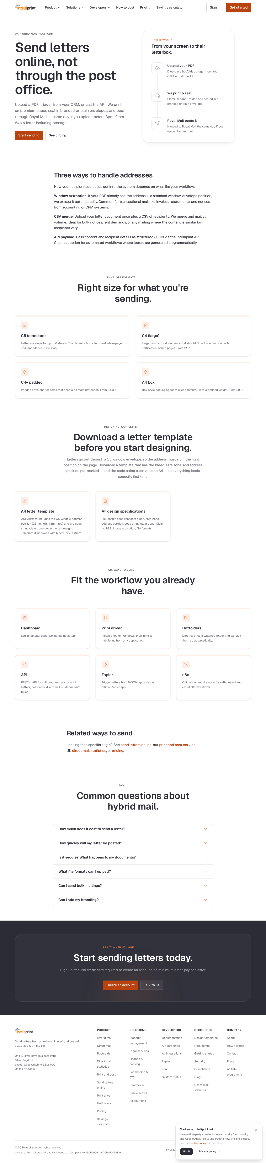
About (231, 1038)
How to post (125, 7)
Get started (239, 7)
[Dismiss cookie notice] (255, 1130)
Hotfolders (104, 1103)
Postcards (103, 1053)
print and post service (177, 744)
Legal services (139, 1051)
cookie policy (198, 1143)
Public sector (138, 1093)
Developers (98, 7)
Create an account (121, 985)
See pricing (57, 135)
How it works (235, 1046)
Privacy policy (174, 1150)
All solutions (137, 1101)
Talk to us (151, 985)
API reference (171, 1046)
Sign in (215, 7)
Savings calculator (170, 7)
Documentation (172, 1038)
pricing (117, 750)
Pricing (145, 7)
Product (51, 7)
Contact (232, 1053)
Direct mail (104, 1046)
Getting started (204, 1053)
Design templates (206, 1038)
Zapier (166, 1061)
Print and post (106, 1074)
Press (230, 1061)
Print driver (104, 1095)
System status (171, 1077)
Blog (197, 1077)
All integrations (172, 1053)
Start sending (28, 135)
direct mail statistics (89, 750)
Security (199, 1061)
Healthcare (136, 1085)
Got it (186, 1151)
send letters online (136, 744)
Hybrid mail (104, 1038)
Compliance (202, 1069)
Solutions (73, 7)
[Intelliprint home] (25, 7)
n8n (164, 1069)
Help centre (202, 1046)
